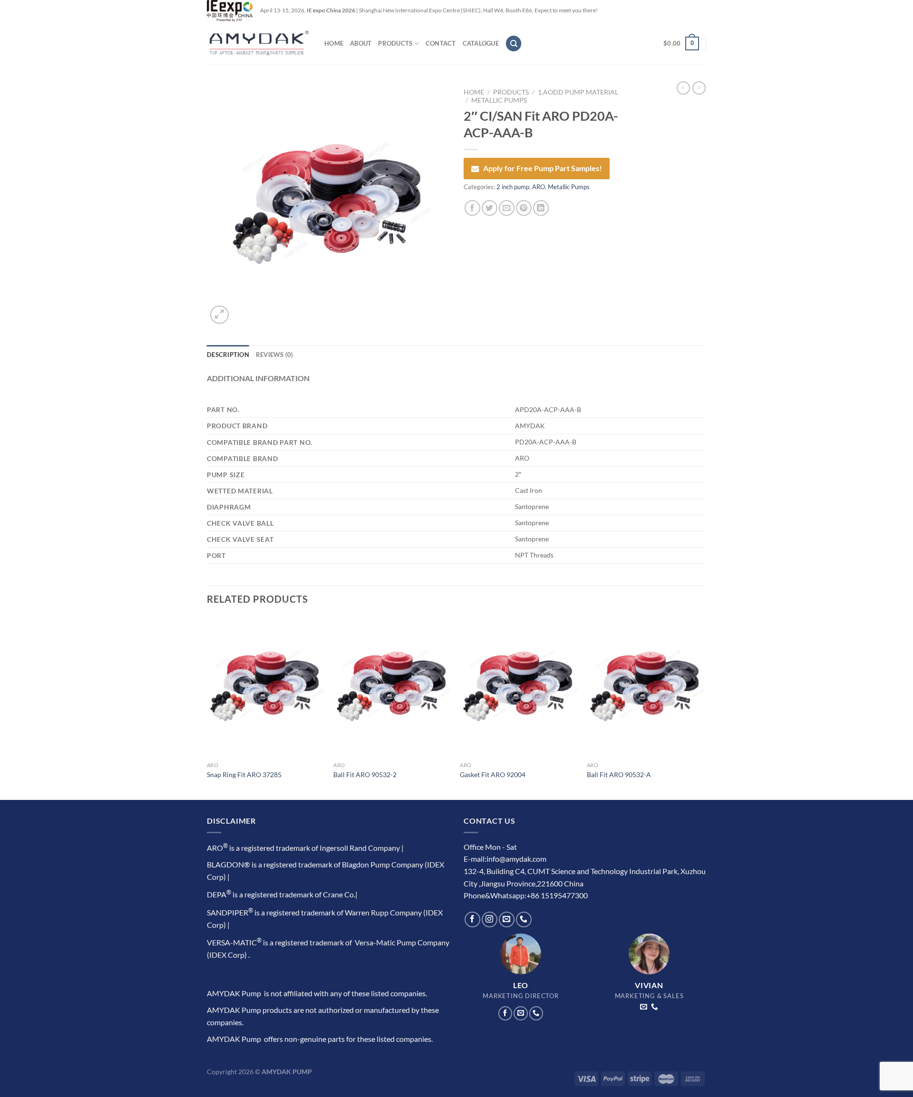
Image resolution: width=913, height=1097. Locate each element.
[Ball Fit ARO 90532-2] (392, 686)
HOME (333, 43)
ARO (538, 187)
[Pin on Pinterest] (524, 208)
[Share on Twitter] (489, 208)
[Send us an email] (507, 919)
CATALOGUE (481, 43)
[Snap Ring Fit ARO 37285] (265, 686)
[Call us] (524, 919)
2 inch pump (512, 187)
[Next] (703, 707)
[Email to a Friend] (507, 208)
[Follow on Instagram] (489, 919)
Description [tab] (228, 354)
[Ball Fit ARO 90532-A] (645, 686)
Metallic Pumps (499, 100)
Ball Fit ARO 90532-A (619, 774)
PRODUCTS (395, 43)
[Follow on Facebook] (472, 919)
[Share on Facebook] (472, 208)
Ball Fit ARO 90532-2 (365, 774)
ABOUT (360, 43)
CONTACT (441, 43)
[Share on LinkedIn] (541, 208)
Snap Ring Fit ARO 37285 (244, 774)
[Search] (513, 43)
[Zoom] (219, 315)
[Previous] (207, 707)
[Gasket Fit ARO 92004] (518, 686)
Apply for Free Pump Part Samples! (542, 168)
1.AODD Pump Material (578, 92)
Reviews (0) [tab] (274, 354)
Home (474, 92)
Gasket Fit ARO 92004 (492, 774)
